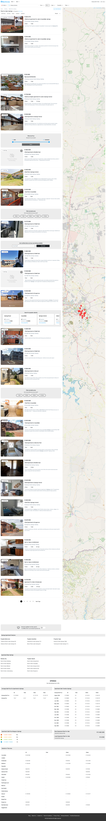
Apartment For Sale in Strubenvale (42, 587)
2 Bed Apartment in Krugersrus (42, 527)
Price (41, 5)
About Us (34, 815)
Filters (66, 5)
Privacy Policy (56, 815)
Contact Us (39, 815)
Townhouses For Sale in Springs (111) (61, 643)
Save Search (58, 8)
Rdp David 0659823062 (42, 82)
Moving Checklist (65, 815)
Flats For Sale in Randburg (6, 661)
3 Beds (37, 216)
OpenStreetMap (98, 7)
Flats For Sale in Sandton (5, 668)
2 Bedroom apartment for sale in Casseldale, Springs (42, 24)
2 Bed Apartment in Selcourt (42, 376)
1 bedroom (17, 13)
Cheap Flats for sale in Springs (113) (34, 641)
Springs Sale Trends (95, 1)
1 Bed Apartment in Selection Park (42, 448)
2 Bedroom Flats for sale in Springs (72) (8, 643)
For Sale (4, 5)
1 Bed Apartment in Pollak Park (42, 278)
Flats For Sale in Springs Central (33, 666)
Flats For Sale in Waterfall (5, 663)
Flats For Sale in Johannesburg (7, 670)
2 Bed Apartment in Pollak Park (42, 229)
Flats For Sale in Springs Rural (33, 661)
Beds (52, 5)
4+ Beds (45, 216)
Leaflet (94, 7)
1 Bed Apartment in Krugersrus (42, 298)
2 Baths (26, 395)
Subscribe (43, 245)
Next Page (38, 601)
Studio (13, 13)
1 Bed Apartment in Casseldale (42, 428)
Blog (29, 815)
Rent (12, 1)
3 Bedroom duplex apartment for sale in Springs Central (42, 102)
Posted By (59, 5)
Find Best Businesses (75, 815)
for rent (21, 11)
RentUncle (5, 2)
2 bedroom (23, 13)
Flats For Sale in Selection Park (33, 668)
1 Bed (23, 216)
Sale (17, 1)
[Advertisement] (31, 64)
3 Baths (34, 395)
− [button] (64, 11)
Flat (47, 5)
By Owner (8, 13)
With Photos (3, 13)
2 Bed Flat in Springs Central (42, 177)
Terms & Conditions (48, 815)
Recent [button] (56, 13)
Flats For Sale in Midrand (5, 666)
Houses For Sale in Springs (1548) (60, 641)
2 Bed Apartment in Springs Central (42, 122)
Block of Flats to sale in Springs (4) (33, 643)
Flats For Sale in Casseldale (32, 663)
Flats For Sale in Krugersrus (32, 670)
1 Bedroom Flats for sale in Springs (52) (8, 641)
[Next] (21, 24)
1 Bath (19, 395)
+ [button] (64, 9)
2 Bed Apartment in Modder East (42, 157)
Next (59, 319)
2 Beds (30, 216)
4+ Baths (42, 395)
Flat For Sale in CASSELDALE (42, 547)
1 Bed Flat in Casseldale (42, 197)
